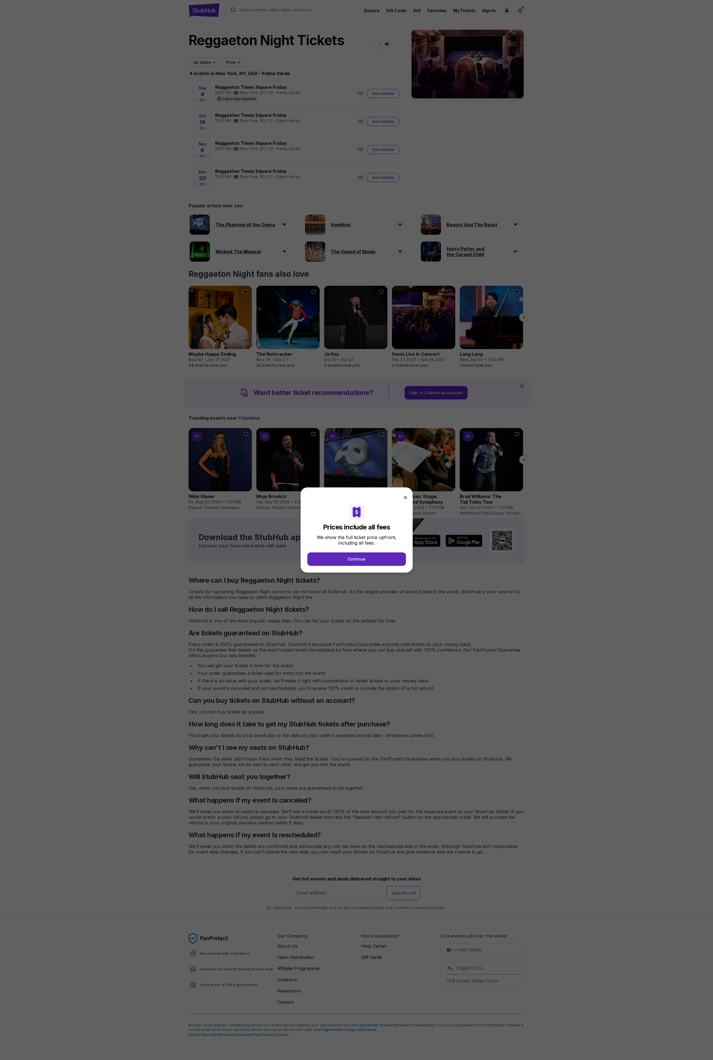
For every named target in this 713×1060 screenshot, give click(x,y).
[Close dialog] (405, 497)
